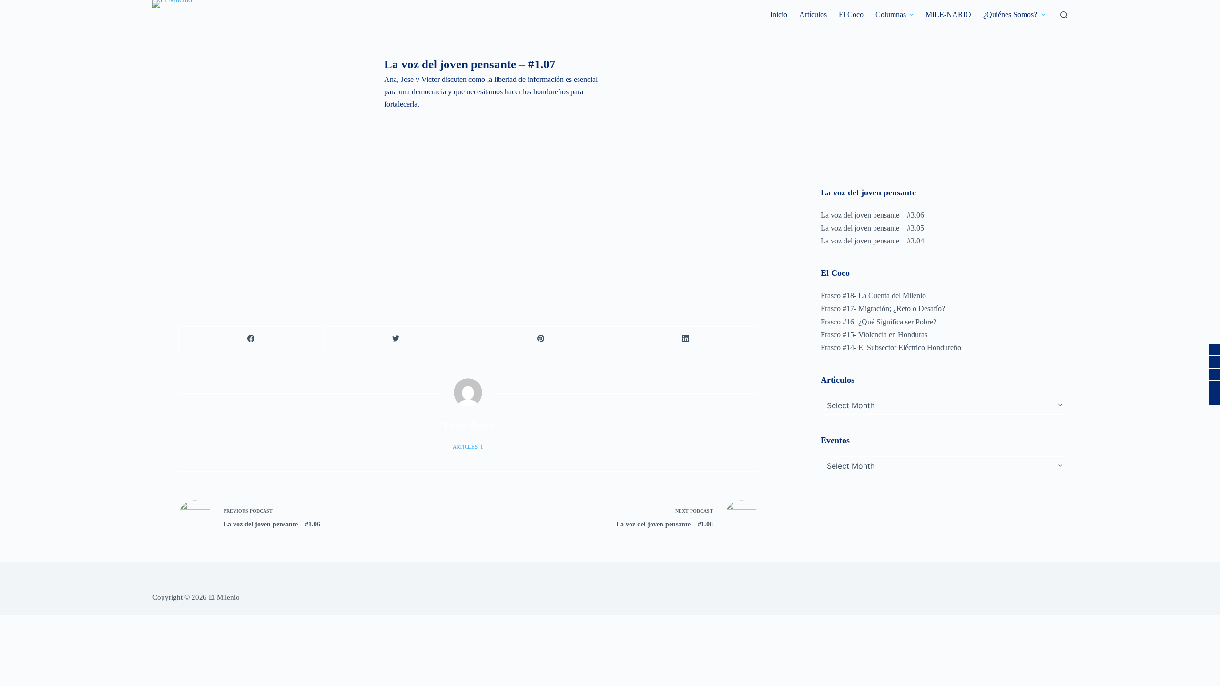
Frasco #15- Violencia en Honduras (874, 335)
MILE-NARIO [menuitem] (948, 14)
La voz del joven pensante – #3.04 (872, 241)
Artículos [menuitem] (813, 14)
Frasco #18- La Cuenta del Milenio (873, 296)
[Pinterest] (540, 339)
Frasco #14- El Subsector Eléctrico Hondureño (891, 347)
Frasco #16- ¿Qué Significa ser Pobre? (878, 322)
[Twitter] (396, 339)
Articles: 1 (468, 447)
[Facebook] (251, 339)
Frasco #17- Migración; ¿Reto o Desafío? (883, 308)
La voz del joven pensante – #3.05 (872, 228)
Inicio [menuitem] (778, 14)
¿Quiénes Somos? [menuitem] (1010, 14)
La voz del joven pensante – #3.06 (872, 215)
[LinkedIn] (685, 339)
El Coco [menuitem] (851, 14)
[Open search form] (1064, 15)
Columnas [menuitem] (890, 14)
